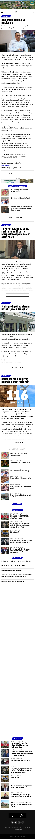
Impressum (27, 827)
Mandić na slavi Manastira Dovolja (12, 570)
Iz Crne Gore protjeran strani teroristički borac (16, 561)
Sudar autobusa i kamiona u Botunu (12, 581)
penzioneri (13, 156)
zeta (15, 157)
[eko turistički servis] (17, 183)
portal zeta (22, 156)
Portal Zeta (13, 174)
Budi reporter (18, 829)
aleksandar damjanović (18, 154)
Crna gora (5, 156)
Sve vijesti (7, 827)
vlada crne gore (7, 157)
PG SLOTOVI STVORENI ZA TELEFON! (13, 565)
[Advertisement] (17, 660)
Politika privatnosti (17, 827)
